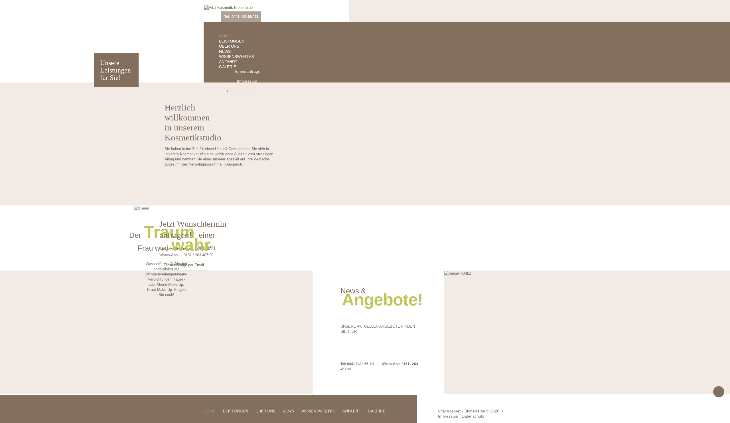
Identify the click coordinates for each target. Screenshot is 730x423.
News (225, 51)
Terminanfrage (247, 71)
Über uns (229, 46)
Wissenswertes (236, 56)
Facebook (322, 11)
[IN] (340, 11)
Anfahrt (228, 61)
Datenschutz (247, 90)
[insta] (331, 11)
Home (225, 36)
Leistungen (231, 41)
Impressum (247, 81)
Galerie (227, 67)
